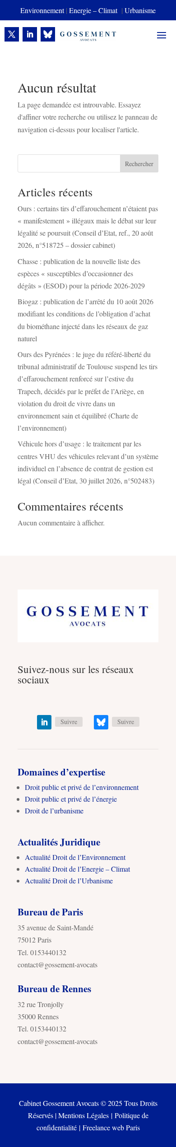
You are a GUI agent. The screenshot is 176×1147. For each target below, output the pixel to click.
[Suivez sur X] (12, 34)
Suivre (68, 721)
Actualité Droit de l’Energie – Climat (77, 868)
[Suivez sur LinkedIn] (30, 34)
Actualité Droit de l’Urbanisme (69, 880)
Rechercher (139, 163)
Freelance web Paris (111, 1127)
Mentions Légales (83, 1115)
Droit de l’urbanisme (54, 810)
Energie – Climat (94, 10)
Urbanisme (140, 10)
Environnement (42, 10)
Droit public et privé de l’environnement (82, 787)
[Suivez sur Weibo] (48, 34)
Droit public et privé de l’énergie (71, 798)
